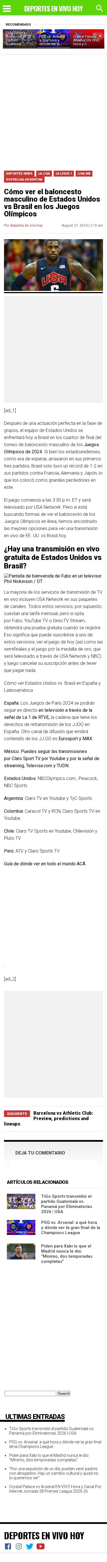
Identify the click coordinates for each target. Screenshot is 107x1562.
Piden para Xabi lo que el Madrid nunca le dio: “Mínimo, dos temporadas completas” (66, 1254)
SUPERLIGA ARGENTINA (24, 179)
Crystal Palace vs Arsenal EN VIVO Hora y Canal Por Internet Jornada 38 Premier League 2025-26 (55, 1488)
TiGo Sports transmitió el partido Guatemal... (16, 38)
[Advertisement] (53, 110)
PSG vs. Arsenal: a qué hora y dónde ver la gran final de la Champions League (70, 1227)
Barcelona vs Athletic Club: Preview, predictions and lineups (48, 1118)
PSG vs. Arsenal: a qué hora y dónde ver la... (52, 40)
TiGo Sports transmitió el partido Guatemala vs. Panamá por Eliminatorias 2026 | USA (66, 1204)
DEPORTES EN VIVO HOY (44, 1535)
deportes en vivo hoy (26, 225)
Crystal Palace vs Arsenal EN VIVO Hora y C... (86, 40)
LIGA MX (84, 173)
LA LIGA (44, 173)
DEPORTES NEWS (19, 173)
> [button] (100, 35)
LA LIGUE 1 (64, 173)
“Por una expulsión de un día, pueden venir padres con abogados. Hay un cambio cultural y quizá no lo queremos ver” (53, 1473)
